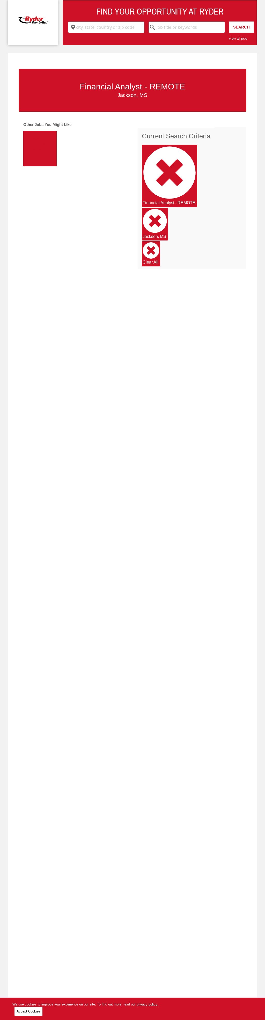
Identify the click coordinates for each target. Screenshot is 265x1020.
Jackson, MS (154, 236)
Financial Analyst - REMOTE (169, 203)
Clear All (150, 262)
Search (241, 27)
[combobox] (106, 27)
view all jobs (238, 38)
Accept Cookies (28, 1011)
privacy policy (147, 1004)
